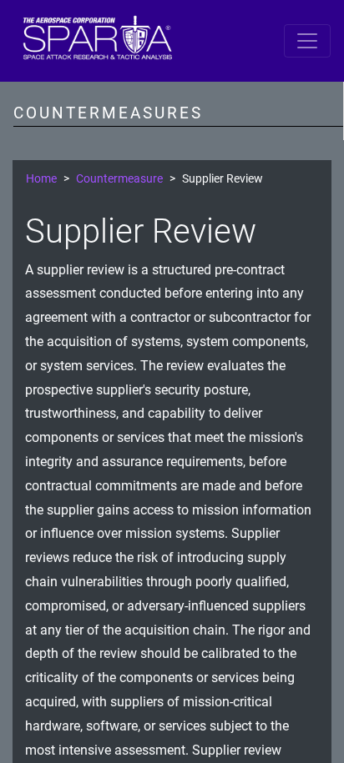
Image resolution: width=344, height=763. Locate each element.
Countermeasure (119, 179)
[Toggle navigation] (307, 41)
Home (41, 179)
